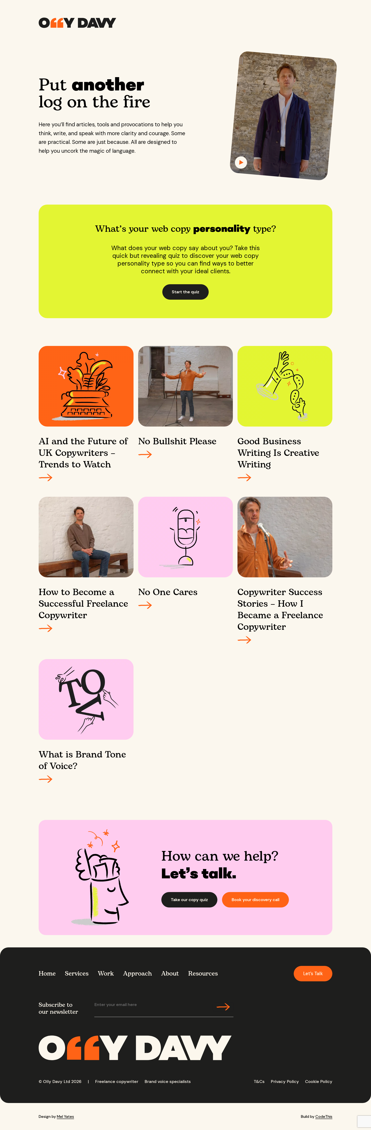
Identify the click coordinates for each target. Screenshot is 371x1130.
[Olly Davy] (77, 23)
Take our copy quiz (189, 899)
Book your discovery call (255, 899)
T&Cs (259, 1081)
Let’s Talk (313, 974)
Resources (203, 974)
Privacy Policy (285, 1081)
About (170, 974)
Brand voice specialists (168, 1081)
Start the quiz (185, 292)
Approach (137, 974)
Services (76, 974)
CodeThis (323, 1116)
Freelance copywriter (116, 1081)
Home (47, 974)
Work (106, 974)
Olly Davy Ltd (56, 1081)
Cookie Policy (318, 1081)
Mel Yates (65, 1116)
